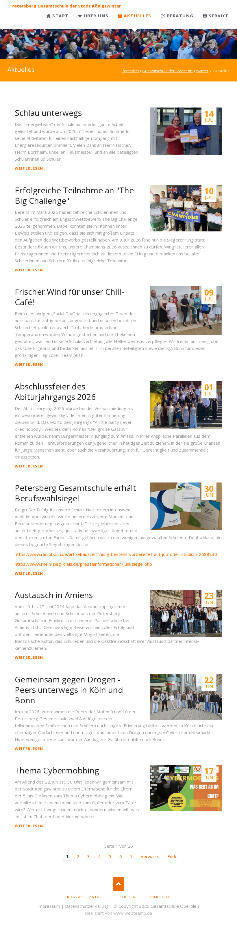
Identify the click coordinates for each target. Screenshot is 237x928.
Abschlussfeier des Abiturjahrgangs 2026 (55, 391)
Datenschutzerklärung (87, 906)
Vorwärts (150, 856)
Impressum (48, 906)
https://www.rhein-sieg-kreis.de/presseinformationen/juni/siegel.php (83, 564)
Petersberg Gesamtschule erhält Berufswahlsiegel (75, 493)
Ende (172, 856)
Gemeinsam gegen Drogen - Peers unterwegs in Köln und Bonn (69, 690)
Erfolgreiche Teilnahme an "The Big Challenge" (74, 195)
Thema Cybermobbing (57, 770)
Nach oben (118, 884)
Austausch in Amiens (54, 594)
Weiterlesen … (31, 168)
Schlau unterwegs (48, 112)
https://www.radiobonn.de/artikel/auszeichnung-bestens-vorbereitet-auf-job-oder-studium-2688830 (116, 554)
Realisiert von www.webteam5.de (118, 913)
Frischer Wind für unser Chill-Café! (69, 296)
